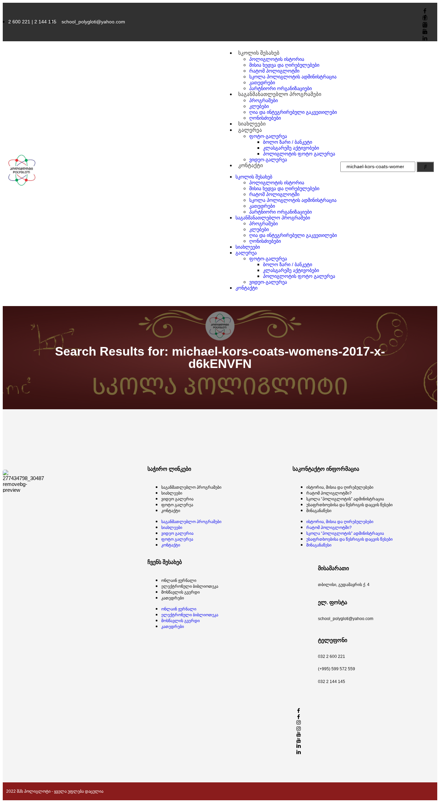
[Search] (425, 167)
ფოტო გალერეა (177, 504)
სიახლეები (247, 247)
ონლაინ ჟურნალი (178, 580)
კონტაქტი (250, 165)
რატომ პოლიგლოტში (274, 71)
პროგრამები (263, 100)
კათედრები (262, 82)
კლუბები (259, 106)
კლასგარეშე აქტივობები (291, 148)
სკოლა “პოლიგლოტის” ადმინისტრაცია (345, 499)
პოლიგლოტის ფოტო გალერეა (299, 153)
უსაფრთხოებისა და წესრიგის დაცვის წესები (349, 504)
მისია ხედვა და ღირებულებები (284, 65)
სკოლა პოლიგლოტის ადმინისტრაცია (293, 76)
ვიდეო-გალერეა (268, 159)
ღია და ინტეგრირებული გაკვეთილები (293, 112)
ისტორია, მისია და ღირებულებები (339, 487)
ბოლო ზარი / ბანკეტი (287, 142)
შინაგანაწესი (318, 510)
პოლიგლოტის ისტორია (276, 59)
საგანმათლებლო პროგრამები (191, 487)
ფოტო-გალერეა (268, 136)
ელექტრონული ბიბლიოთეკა (189, 586)
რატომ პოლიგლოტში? (329, 493)
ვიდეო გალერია (177, 499)
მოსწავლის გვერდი (180, 592)
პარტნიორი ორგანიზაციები (280, 212)
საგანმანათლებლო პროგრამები (279, 94)
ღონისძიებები (265, 241)
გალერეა (250, 130)
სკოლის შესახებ (258, 53)
